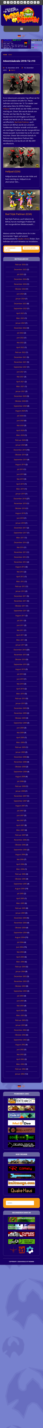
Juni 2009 (20, 728)
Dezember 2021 (20, 357)
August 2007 (20, 806)
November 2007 (20, 796)
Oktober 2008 (20, 767)
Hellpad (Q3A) (12, 171)
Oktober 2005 (20, 879)
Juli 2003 (20, 996)
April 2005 (20, 898)
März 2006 (20, 869)
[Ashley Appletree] (21, 1109)
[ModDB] (24, 2)
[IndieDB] (28, 2)
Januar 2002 (20, 1074)
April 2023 (20, 313)
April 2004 (20, 957)
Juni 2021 (20, 372)
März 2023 (20, 318)
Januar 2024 (20, 298)
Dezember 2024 (20, 279)
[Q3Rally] (21, 1170)
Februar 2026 (20, 264)
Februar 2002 (20, 1069)
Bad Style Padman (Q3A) (18, 214)
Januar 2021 (20, 391)
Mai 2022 (20, 342)
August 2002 (20, 1044)
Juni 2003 (20, 1001)
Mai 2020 (20, 425)
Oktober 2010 (20, 659)
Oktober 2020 (20, 401)
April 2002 (20, 1059)
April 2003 (20, 1010)
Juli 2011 (20, 620)
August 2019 (20, 464)
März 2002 (20, 1064)
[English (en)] (23, 36)
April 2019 (20, 484)
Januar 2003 (20, 1025)
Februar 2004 (20, 966)
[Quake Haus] (21, 1192)
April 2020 (20, 430)
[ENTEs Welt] (21, 1102)
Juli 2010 (20, 674)
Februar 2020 (20, 440)
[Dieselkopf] (21, 1131)
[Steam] (18, 2)
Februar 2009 (20, 747)
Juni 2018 (20, 518)
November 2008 (20, 762)
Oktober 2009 (20, 718)
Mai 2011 (20, 630)
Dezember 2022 (20, 328)
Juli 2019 (20, 469)
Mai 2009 (20, 732)
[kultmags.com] (21, 1184)
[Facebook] (8, 2)
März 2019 (20, 489)
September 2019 (20, 459)
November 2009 (20, 713)
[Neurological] (21, 1146)
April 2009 (20, 737)
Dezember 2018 (20, 498)
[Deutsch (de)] (19, 36)
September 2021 (20, 367)
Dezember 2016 (20, 542)
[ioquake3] (13, 1252)
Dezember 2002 (20, 1030)
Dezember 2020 (20, 396)
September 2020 (20, 406)
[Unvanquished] (21, 1177)
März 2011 (20, 640)
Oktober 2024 (20, 289)
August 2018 (20, 513)
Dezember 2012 (20, 557)
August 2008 (20, 776)
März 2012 (20, 581)
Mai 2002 (20, 1054)
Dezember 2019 (20, 450)
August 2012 (20, 567)
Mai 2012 (20, 572)
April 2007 (20, 825)
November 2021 (20, 362)
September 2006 (20, 850)
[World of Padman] (21, 15)
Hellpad (6, 109)
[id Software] (22, 1252)
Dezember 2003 (20, 976)
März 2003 (20, 1015)
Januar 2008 (20, 791)
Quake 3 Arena (24, 239)
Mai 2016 (20, 547)
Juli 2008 (20, 781)
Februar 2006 (20, 874)
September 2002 (20, 1040)
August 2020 (20, 411)
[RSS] (4, 2)
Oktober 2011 (20, 606)
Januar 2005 (20, 913)
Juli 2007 (20, 810)
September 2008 (20, 771)
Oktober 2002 (20, 1035)
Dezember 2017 (20, 528)
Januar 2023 (20, 323)
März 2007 (20, 830)
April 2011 (20, 635)
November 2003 (20, 981)
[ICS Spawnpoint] (21, 1221)
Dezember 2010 (20, 650)
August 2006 (20, 854)
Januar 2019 (20, 494)
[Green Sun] (21, 1138)
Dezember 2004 (20, 918)
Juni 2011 (20, 625)
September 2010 (20, 664)
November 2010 (20, 654)
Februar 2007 (20, 835)
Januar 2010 (20, 703)
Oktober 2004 (20, 927)
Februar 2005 (20, 908)
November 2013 (20, 552)
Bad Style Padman (22, 122)
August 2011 (20, 615)
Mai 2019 (20, 479)
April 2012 (20, 576)
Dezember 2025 (20, 269)
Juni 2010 (20, 679)
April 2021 (20, 381)
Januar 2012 (20, 591)
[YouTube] (21, 2)
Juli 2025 (20, 274)
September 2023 (20, 308)
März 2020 (20, 435)
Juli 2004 (20, 942)
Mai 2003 (20, 1006)
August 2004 (20, 937)
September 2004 (20, 932)
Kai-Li (13, 70)
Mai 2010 (20, 684)
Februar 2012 (20, 586)
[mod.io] (31, 2)
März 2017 (20, 537)
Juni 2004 (19, 947)
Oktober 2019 (20, 455)
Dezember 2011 (20, 596)
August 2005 (20, 888)
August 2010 (20, 669)
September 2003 (20, 991)
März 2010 (20, 693)
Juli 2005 (20, 893)
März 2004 (20, 962)
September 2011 (20, 611)
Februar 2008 (20, 786)
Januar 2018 (20, 523)
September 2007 (20, 801)
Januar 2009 (20, 752)
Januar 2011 (20, 645)
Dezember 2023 (20, 303)
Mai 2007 (20, 820)
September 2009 (20, 723)
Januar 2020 (20, 445)
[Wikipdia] (34, 2)
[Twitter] (14, 2)
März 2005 (20, 903)
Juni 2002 (20, 1049)
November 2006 (20, 840)
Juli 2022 (20, 333)
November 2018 (20, 503)
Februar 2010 (20, 698)
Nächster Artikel (30, 248)
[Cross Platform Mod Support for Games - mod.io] (29, 1252)
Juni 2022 (20, 338)
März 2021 (20, 386)
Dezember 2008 (20, 757)
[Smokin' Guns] (21, 1162)
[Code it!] (21, 1116)
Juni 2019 (20, 474)
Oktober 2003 (20, 986)
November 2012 (20, 562)
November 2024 (20, 284)
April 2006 (20, 864)
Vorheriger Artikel (10, 249)
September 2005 (20, 884)
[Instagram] (11, 2)
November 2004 (20, 923)
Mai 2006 (20, 859)
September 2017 (20, 533)
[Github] (38, 2)
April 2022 (20, 347)
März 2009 (20, 742)
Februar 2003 (20, 1020)
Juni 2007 (20, 815)
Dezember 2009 (20, 708)
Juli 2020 (20, 416)
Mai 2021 (20, 377)
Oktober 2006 (20, 845)
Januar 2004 (20, 971)
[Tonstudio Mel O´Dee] (21, 1124)
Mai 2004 (20, 952)
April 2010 (20, 689)
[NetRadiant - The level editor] (21, 1228)
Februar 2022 (20, 352)
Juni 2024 (20, 294)
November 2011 (20, 601)
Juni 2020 (20, 420)
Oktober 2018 (20, 508)
